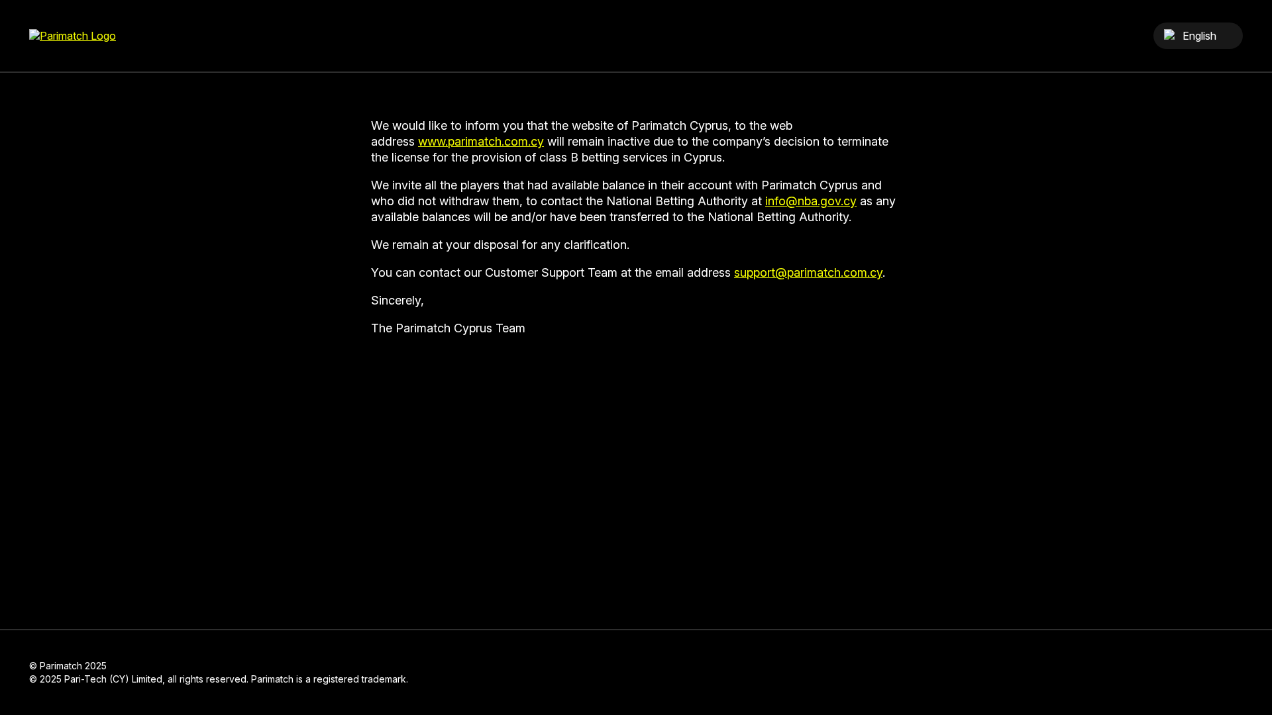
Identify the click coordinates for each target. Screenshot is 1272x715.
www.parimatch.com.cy (481, 141)
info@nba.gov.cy (811, 201)
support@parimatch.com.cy (808, 272)
